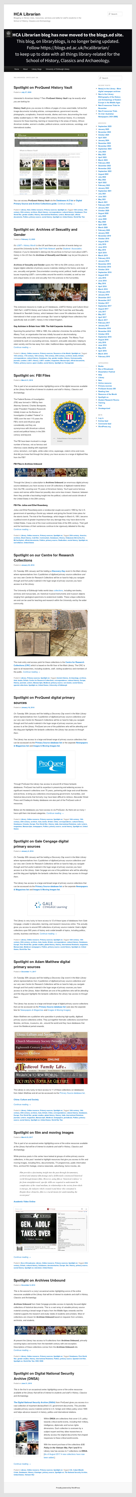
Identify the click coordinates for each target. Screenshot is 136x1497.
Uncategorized (104, 408)
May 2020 (102, 221)
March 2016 (103, 353)
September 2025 (104, 126)
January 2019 (103, 261)
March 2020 (103, 227)
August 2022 (103, 174)
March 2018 (103, 289)
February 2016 (104, 356)
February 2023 (104, 163)
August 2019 (103, 241)
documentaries (53, 1265)
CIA (70, 1470)
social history (47, 217)
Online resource (37, 210)
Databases (79, 212)
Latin (79, 824)
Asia (15, 680)
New (28, 210)
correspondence (55, 212)
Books (100, 366)
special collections (21, 685)
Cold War (35, 538)
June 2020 (102, 219)
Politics (26, 217)
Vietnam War (29, 1474)
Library (23, 210)
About (25, 69)
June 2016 (102, 345)
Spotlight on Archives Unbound (39, 1280)
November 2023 (104, 146)
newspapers (37, 826)
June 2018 (102, 280)
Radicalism (62, 540)
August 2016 (103, 339)
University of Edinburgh (58, 685)
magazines (55, 360)
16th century (18, 355)
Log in (101, 418)
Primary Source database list (52, 1006)
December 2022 (104, 165)
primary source (35, 217)
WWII (41, 1361)
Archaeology (74, 678)
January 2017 (103, 325)
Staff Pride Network (47, 248)
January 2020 (103, 233)
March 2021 (103, 202)
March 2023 (103, 160)
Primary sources (50, 210)
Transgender (69, 363)
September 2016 (104, 337)
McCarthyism (19, 540)
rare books (67, 682)
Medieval (46, 682)
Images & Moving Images (59, 1009)
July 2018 (102, 278)
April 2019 (102, 252)
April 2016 (102, 350)
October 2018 (103, 269)
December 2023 (104, 143)
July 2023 (102, 151)
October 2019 (103, 238)
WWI (37, 1361)
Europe (82, 680)
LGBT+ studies (44, 360)
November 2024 (104, 132)
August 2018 (103, 275)
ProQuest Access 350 (107, 388)
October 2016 (103, 334)
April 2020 (102, 224)
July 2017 (102, 311)
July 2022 (102, 177)
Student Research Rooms (108, 400)
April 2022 (102, 182)
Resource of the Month (62, 353)
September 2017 (104, 306)
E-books (26, 824)
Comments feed (104, 423)
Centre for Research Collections (41, 680)
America (83, 535)
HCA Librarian (27, 14)
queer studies (38, 363)
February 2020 (104, 230)
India (56, 824)
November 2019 (104, 235)
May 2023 (102, 154)
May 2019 (102, 250)
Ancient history (62, 678)
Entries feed (103, 421)
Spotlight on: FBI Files (32, 375)
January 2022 (103, 188)
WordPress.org (104, 426)
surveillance (18, 542)
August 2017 (103, 308)
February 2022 (104, 185)
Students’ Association (72, 248)
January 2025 (103, 129)
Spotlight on (62, 210)
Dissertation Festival (106, 371)
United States (68, 217)
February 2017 (104, 322)
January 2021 (103, 207)
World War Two (79, 217)
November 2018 (104, 266)
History (37, 214)
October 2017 (103, 303)
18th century (78, 210)
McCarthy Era (79, 538)
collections (58, 590)
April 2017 (102, 317)
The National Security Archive (76, 1472)
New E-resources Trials (107, 111)
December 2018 (104, 264)
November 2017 (104, 300)
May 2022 (102, 179)
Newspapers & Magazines (31, 1009)
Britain (80, 355)
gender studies (28, 214)
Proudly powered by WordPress (68, 1488)
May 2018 (102, 283)
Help (100, 374)
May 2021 (102, 199)
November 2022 (104, 168)
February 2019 (104, 258)
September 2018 (104, 272)
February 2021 (104, 205)
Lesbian (24, 360)
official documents (77, 360)
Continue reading (66, 203)
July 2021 (102, 193)
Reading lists (103, 391)
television (38, 1268)
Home (16, 69)
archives (34, 212)
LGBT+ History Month (26, 245)
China (56, 821)
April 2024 (102, 137)
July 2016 (102, 342)
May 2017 (102, 314)
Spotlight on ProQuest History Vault (43, 87)
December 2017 (104, 297)
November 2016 (104, 331)
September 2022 (104, 171)
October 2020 (103, 210)
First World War (42, 824)
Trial (100, 405)
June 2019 (102, 247)
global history (49, 944)
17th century (29, 355)
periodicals (68, 1117)
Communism (44, 538)
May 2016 (102, 348)
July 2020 (102, 216)
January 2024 (103, 140)
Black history (43, 212)
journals (17, 360)
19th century (49, 355)
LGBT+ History (33, 360)
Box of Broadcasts (28, 1263)
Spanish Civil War (79, 1358)
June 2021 (102, 196)
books (75, 355)
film (67, 1265)
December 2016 (104, 328)
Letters (61, 214)
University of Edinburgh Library (57, 69)
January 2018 (103, 294)
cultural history (68, 212)
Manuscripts (69, 214)
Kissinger (38, 1472)
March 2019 (103, 255)
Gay (49, 358)
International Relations (49, 214)
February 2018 (104, 292)
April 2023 (102, 157)
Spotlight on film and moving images (44, 1132)
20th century (25, 212)
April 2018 (102, 286)
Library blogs (37, 69)
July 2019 (102, 244)
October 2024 (103, 134)
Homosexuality (76, 358)
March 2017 (103, 320)
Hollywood (69, 538)
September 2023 (104, 148)
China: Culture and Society (26, 1099)
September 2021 (104, 191)
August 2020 (103, 213)
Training (101, 402)
